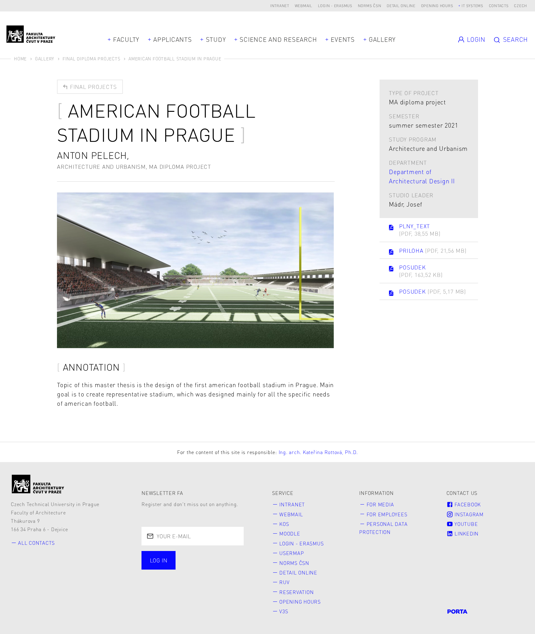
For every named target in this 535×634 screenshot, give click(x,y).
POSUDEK (420, 271)
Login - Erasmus (335, 5)
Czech (520, 5)
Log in (158, 560)
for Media (380, 504)
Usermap (291, 553)
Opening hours (437, 5)
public (159, 576)
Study (216, 39)
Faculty (126, 39)
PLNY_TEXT (419, 229)
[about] (38, 484)
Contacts (499, 5)
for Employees (387, 514)
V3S (283, 611)
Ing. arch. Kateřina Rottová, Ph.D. (318, 452)
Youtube (465, 524)
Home (20, 58)
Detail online (401, 5)
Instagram (468, 514)
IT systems (472, 5)
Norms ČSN (369, 5)
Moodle (289, 533)
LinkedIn (466, 533)
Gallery (382, 39)
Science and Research (278, 39)
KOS (284, 524)
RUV (284, 582)
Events (343, 39)
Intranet (279, 5)
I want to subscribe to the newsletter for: (183, 561)
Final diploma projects (91, 58)
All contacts (36, 543)
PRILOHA (432, 250)
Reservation (296, 592)
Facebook (467, 504)
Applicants (172, 39)
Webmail (303, 5)
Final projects (92, 86)
